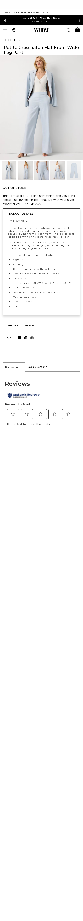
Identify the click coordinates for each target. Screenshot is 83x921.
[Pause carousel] (79, 20)
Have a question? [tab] (37, 367)
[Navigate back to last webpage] (5, 40)
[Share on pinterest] (32, 337)
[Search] (68, 30)
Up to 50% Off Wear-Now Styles (41, 18)
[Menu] (5, 30)
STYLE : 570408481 (18, 220)
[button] (77, 29)
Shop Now (37, 21)
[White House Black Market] (41, 30)
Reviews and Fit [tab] (14, 367)
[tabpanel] (41, 402)
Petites (14, 39)
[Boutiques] (14, 30)
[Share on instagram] (25, 337)
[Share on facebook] (19, 337)
